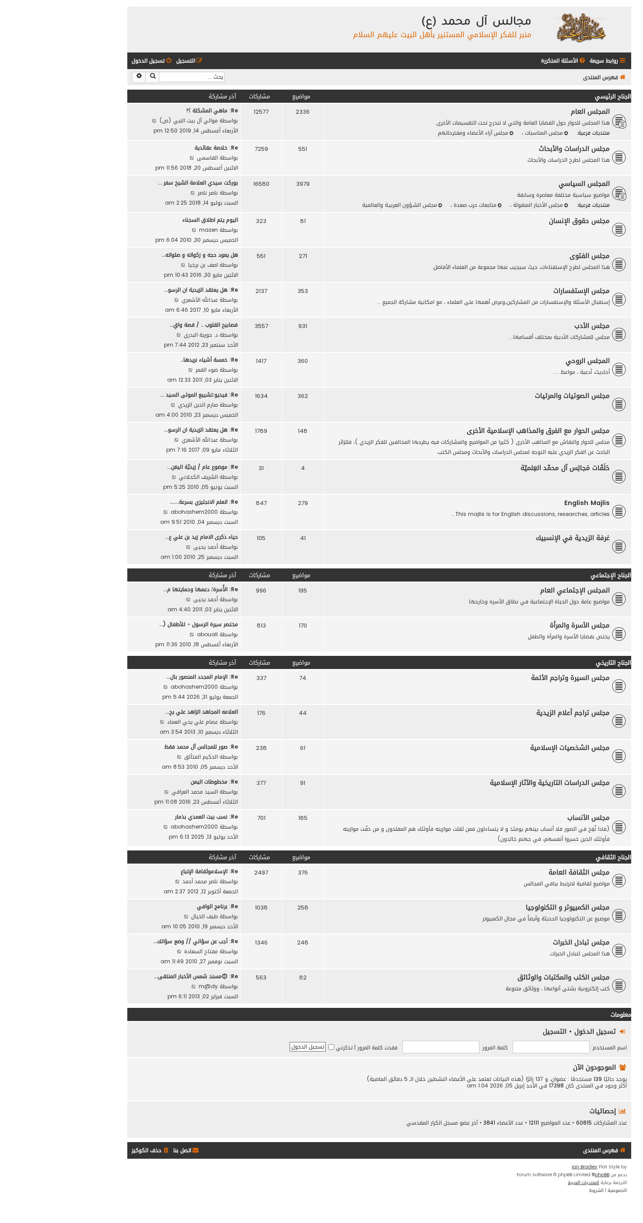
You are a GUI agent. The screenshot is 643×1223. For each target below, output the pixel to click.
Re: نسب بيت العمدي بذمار (206, 817)
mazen (208, 230)
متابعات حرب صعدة (474, 205)
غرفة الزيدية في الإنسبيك (573, 538)
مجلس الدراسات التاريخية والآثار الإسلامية (550, 783)
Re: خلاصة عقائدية (216, 148)
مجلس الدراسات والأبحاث (574, 149)
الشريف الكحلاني (198, 477)
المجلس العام (590, 111)
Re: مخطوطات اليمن (214, 782)
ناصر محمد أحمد (200, 881)
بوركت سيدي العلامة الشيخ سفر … (198, 183)
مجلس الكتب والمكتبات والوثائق (563, 977)
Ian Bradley (585, 1167)
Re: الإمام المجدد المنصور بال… (202, 677)
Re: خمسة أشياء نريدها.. (209, 360)
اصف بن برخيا (203, 265)
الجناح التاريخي (613, 662)
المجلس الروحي (588, 361)
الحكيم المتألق (201, 757)
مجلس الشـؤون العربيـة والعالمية (399, 205)
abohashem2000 (194, 512)
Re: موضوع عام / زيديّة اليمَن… (202, 467)
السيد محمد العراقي (194, 792)
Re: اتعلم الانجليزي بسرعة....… (204, 502)
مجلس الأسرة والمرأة (580, 625)
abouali (207, 634)
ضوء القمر (207, 370)
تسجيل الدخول (595, 1031)
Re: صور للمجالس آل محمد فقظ (201, 747)
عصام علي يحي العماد (192, 722)
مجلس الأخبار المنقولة (537, 205)
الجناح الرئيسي (613, 96)
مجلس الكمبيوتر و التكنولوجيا (568, 907)
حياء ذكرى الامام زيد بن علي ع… (201, 537)
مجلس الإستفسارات (581, 291)
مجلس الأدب (592, 326)
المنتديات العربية (583, 1183)
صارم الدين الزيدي (198, 405)
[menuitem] (564, 61)
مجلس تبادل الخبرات (581, 942)
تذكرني (343, 1047)
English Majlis (587, 503)
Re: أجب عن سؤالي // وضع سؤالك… (195, 941)
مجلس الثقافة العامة (579, 872)
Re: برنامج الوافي (217, 906)
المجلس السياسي (584, 184)
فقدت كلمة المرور (377, 1047)
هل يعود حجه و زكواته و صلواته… (199, 255)
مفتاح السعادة (201, 951)
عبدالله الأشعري (200, 300)
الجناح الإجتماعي (611, 575)
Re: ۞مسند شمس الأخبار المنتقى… (196, 976)
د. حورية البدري (201, 335)
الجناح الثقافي (613, 857)
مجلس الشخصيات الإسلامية (570, 748)
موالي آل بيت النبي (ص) (188, 120)
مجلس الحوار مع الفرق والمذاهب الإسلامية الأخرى (538, 431)
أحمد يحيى (205, 547)
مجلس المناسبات (543, 133)
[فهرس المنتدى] (580, 27)
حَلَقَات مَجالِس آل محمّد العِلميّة (565, 468)
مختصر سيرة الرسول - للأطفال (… (198, 624)
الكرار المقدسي (424, 1122)
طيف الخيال (204, 916)
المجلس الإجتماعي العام (575, 590)
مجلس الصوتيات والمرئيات (572, 396)
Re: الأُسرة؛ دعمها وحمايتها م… (200, 589)
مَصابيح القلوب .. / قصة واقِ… (203, 325)
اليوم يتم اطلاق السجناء (210, 220)
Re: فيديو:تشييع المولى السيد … (199, 395)
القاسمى (207, 158)
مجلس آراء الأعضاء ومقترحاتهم (473, 133)
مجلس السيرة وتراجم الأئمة (570, 678)
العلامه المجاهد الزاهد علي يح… (201, 712)
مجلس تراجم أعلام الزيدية (573, 713)
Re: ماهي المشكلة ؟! (212, 110)
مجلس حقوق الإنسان (579, 221)
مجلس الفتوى (590, 256)
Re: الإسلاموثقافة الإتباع (209, 871)
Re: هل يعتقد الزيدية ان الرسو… (201, 290)
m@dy (208, 986)
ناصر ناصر (208, 193)
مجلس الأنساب (588, 818)
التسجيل (554, 1031)
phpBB (602, 1175)
